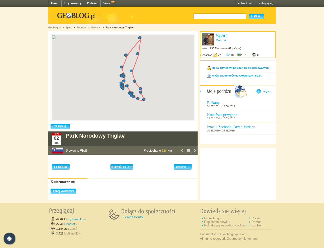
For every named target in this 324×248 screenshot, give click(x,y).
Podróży (71, 224)
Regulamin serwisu (217, 222)
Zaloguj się (266, 3)
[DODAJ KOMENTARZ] (63, 193)
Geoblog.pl (54, 27)
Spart (68, 27)
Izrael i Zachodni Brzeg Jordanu (231, 127)
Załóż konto (246, 3)
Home (55, 3)
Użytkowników (76, 219)
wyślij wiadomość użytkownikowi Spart (237, 75)
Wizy (106, 3)
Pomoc (256, 222)
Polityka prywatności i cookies (225, 225)
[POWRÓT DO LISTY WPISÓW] (188, 153)
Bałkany (96, 27)
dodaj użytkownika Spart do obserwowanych (240, 67)
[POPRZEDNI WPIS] (182, 153)
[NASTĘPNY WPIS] (194, 153)
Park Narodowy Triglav (120, 27)
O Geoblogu (212, 218)
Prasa (256, 218)
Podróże (92, 3)
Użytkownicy (73, 3)
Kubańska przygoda (222, 115)
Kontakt (257, 225)
